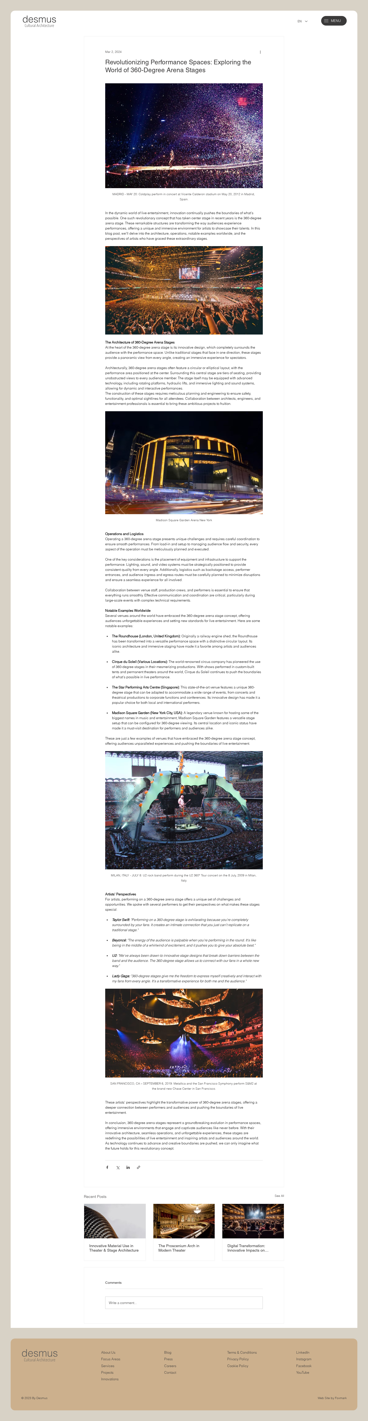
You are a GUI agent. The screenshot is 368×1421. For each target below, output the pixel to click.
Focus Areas (110, 1359)
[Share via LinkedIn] (128, 1167)
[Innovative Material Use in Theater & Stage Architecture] (115, 1221)
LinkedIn (302, 1352)
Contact (170, 1373)
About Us (108, 1352)
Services (107, 1366)
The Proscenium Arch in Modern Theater (178, 1248)
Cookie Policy (237, 1366)
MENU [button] (336, 21)
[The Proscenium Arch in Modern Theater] (184, 1221)
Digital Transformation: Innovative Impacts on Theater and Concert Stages (251, 1248)
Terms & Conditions (242, 1352)
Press (168, 1359)
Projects (107, 1373)
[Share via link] (139, 1167)
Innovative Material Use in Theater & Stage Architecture (114, 1248)
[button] (326, 20)
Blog (167, 1352)
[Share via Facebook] (107, 1167)
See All (279, 1196)
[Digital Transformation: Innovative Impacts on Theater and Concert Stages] (253, 1221)
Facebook (304, 1366)
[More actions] (260, 51)
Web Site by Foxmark (332, 1398)
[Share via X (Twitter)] (118, 1167)
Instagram (303, 1359)
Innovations (110, 1379)
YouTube (302, 1373)
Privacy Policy (238, 1359)
